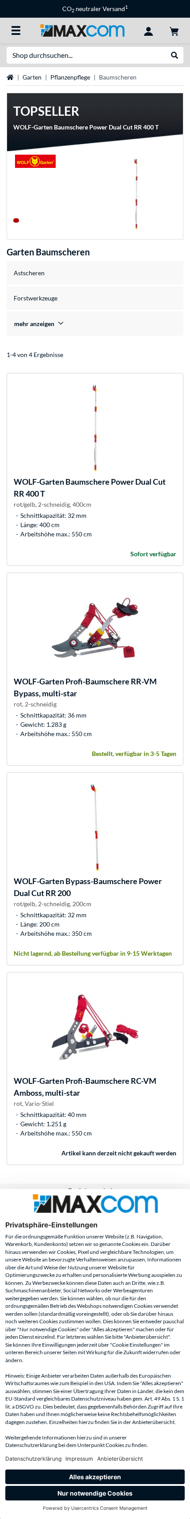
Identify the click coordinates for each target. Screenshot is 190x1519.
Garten (32, 77)
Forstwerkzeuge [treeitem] (35, 298)
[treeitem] (95, 323)
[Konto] (148, 30)
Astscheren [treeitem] (29, 273)
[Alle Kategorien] (16, 30)
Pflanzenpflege (70, 77)
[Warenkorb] (174, 30)
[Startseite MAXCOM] (82, 30)
